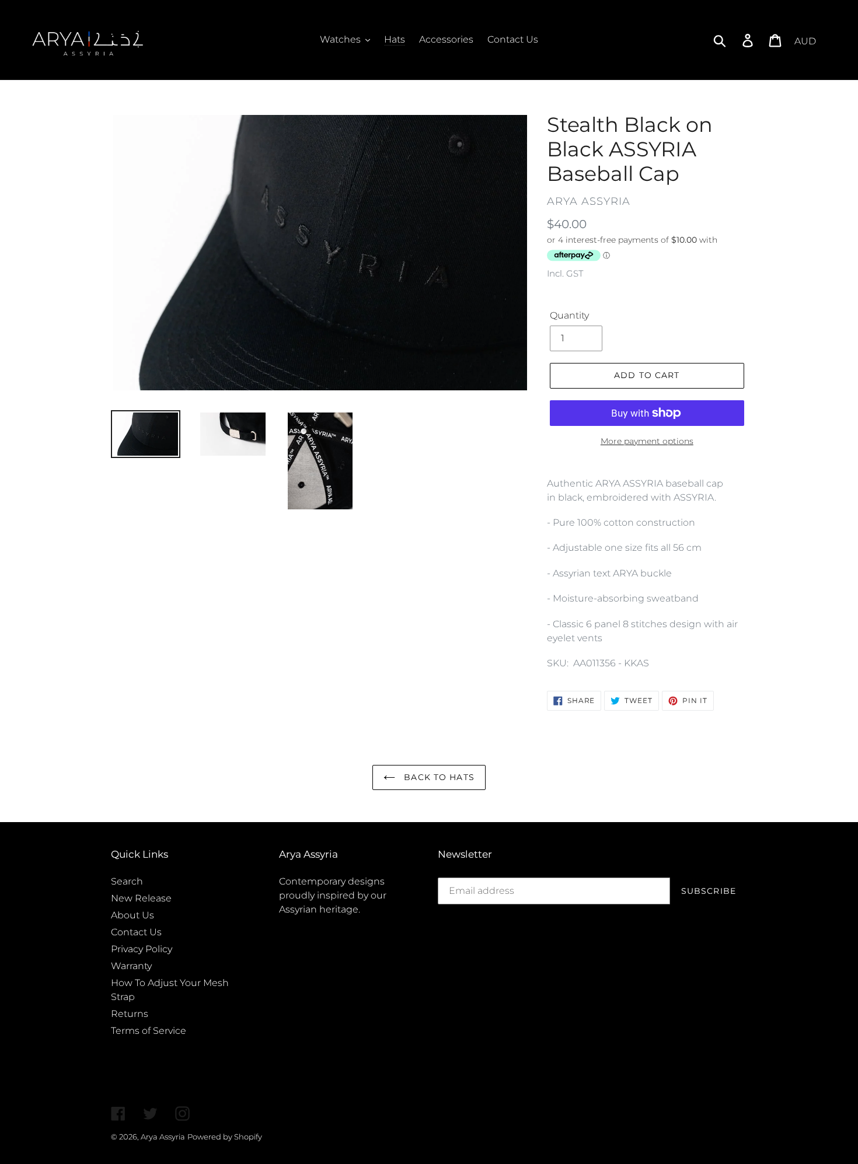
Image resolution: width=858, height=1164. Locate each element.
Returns (129, 1013)
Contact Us (136, 932)
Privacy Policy (141, 949)
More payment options (647, 441)
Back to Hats (438, 777)
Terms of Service (148, 1030)
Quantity (569, 315)
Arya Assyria (163, 1136)
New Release (141, 898)
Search (127, 881)
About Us (132, 915)
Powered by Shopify (224, 1136)
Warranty (131, 965)
